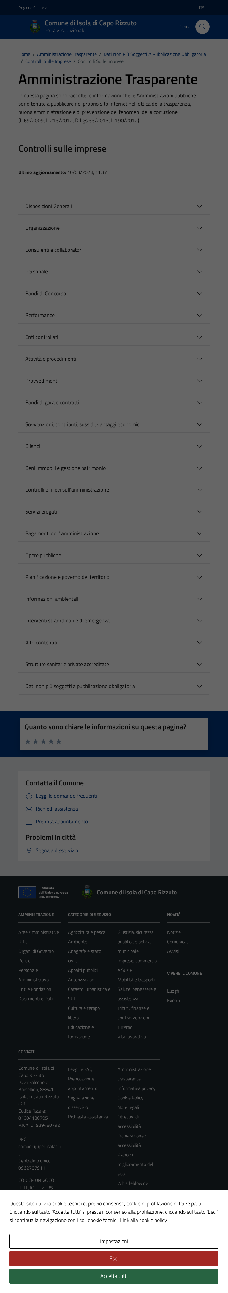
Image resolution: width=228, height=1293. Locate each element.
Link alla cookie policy (143, 1220)
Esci (114, 1258)
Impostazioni (114, 1241)
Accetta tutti (114, 1276)
